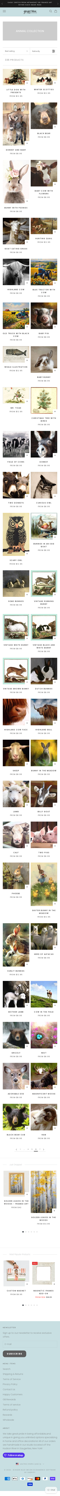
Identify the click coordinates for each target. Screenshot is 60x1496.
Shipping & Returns (13, 1374)
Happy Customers (12, 1394)
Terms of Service (12, 1379)
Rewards (7, 1414)
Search (6, 1369)
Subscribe (14, 1353)
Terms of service (12, 1404)
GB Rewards (9, 1399)
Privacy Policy (10, 1384)
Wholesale (8, 1420)
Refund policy (10, 1409)
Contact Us (9, 1389)
